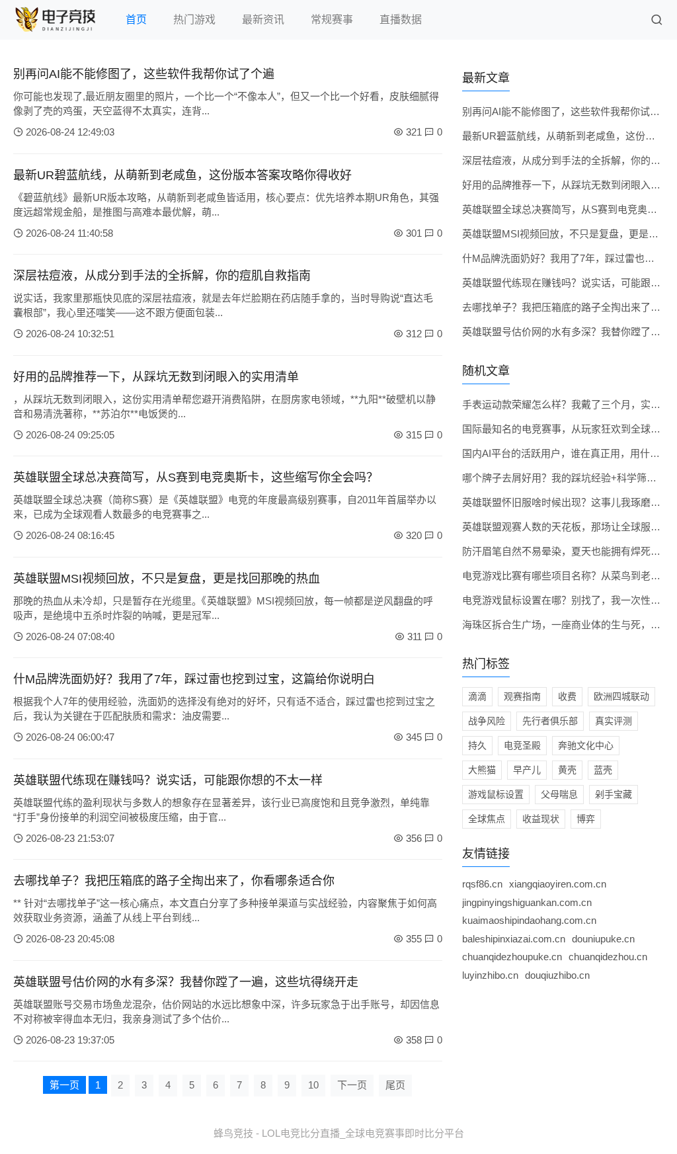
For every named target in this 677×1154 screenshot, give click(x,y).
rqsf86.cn (482, 883)
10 (313, 1085)
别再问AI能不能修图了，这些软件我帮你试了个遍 (143, 74)
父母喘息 (559, 794)
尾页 (395, 1085)
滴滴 (477, 696)
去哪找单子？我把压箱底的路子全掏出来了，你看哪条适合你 (174, 880)
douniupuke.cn (603, 938)
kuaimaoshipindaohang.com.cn (529, 920)
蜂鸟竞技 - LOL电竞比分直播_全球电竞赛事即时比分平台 (339, 1133)
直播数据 (400, 19)
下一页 (352, 1085)
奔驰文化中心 (586, 745)
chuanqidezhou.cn (608, 956)
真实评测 (613, 721)
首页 (136, 19)
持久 (477, 745)
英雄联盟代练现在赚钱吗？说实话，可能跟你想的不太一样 (168, 780)
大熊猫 (482, 769)
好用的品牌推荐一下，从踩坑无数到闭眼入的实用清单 (156, 377)
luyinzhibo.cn (490, 975)
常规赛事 (332, 19)
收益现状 (540, 818)
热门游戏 (194, 19)
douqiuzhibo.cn (557, 975)
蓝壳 (603, 769)
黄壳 (567, 769)
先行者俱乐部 (550, 721)
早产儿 (527, 769)
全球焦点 (486, 818)
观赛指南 (522, 696)
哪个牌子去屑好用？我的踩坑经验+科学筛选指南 (569, 477)
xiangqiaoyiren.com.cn (557, 883)
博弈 (586, 818)
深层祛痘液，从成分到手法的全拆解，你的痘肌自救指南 (162, 275)
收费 (567, 696)
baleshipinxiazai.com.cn (513, 938)
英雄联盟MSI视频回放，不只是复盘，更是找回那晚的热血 (166, 578)
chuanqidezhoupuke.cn (512, 956)
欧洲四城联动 (621, 696)
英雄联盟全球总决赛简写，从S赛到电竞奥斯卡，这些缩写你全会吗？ (195, 477)
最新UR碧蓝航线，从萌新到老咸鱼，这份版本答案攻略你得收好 (182, 175)
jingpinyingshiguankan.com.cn (527, 902)
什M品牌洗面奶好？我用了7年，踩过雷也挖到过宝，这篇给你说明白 (194, 679)
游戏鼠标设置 (496, 794)
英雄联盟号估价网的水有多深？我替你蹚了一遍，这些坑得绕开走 (185, 982)
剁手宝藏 (613, 794)
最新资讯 (263, 19)
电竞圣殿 (522, 745)
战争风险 (486, 721)
